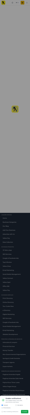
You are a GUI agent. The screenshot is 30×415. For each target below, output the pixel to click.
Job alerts (20, 405)
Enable (24, 411)
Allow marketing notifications (10, 411)
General (5, 405)
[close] (26, 398)
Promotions (6, 408)
